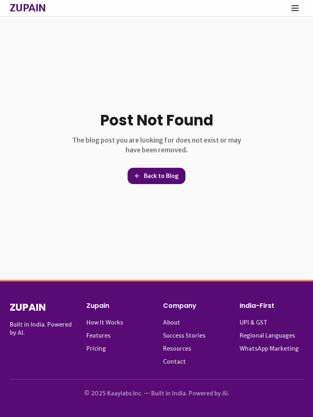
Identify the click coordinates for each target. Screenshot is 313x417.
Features (98, 335)
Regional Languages (267, 335)
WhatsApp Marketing (269, 348)
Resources (177, 348)
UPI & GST (253, 322)
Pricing (96, 348)
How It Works (104, 322)
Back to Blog (161, 176)
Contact (174, 361)
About (171, 322)
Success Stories (184, 335)
